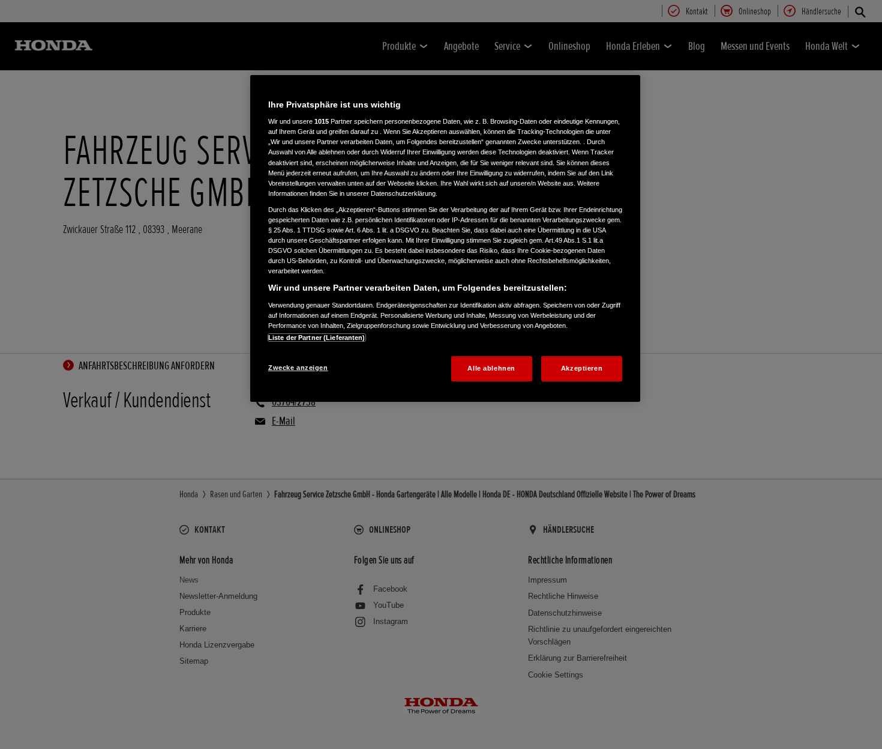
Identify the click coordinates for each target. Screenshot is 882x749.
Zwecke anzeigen (298, 367)
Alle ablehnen (491, 368)
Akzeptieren (581, 368)
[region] (445, 238)
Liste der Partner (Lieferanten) (316, 337)
